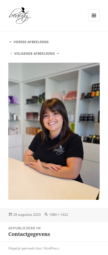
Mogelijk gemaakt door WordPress (34, 248)
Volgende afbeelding (34, 53)
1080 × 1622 (58, 214)
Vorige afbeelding (31, 42)
